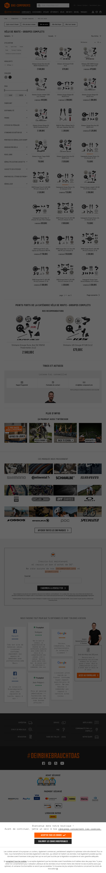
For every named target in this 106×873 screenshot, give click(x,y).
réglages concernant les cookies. (79, 829)
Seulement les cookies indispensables (53, 841)
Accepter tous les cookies (51, 835)
